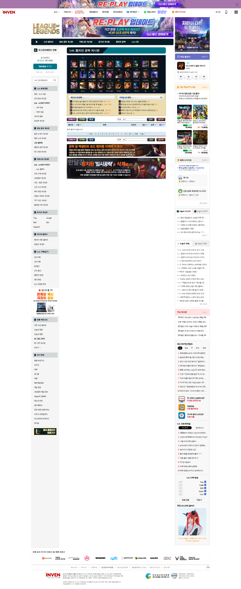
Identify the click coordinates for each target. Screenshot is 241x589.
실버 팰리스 (38, 405)
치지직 (36, 365)
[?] (161, 97)
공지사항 (166, 567)
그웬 (118, 69)
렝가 (154, 91)
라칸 (74, 91)
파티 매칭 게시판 (40, 191)
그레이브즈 (109, 69)
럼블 (100, 91)
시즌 (77, 125)
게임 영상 (37, 387)
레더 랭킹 (37, 280)
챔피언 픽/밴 (38, 275)
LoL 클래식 (40, 169)
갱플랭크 (92, 69)
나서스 (145, 69)
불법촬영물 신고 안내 (139, 567)
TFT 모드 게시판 (40, 200)
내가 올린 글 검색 (91, 119)
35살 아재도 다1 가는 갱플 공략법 (133, 101)
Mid (34, 222)
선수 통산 (37, 271)
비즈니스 (84, 567)
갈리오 (83, 69)
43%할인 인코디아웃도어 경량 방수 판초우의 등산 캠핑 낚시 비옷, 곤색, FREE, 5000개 (193, 331)
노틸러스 (74, 80)
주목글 (82, 119)
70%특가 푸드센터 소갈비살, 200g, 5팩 (192, 317)
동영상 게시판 (39, 244)
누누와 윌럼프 (92, 80)
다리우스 (127, 80)
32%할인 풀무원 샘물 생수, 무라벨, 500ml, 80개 (193, 335)
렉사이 (136, 91)
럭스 (92, 91)
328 (136, 134)
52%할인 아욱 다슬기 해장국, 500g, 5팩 (192, 326)
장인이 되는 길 (126, 113)
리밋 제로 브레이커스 (41, 410)
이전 (90, 134)
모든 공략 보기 (72, 119)
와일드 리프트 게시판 (41, 196)
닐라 (118, 80)
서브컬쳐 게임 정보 (41, 392)
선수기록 (37, 262)
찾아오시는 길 (155, 567)
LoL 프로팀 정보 (40, 284)
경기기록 (37, 257)
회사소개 (74, 567)
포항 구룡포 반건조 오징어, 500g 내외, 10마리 (193, 322)
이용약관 (94, 567)
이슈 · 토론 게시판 (40, 182)
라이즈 (154, 80)
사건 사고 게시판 (40, 187)
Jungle (49, 218)
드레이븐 (145, 80)
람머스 (83, 91)
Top (35, 218)
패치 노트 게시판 (40, 138)
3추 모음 (39, 107)
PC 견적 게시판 (39, 343)
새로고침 (202, 203)
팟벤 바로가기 (39, 360)
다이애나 (136, 80)
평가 (161, 125)
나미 (136, 69)
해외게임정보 (39, 383)
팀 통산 (36, 266)
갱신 (144, 125)
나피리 (154, 69)
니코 (109, 80)
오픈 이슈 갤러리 (40, 325)
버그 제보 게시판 (40, 152)
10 (130, 134)
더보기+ (205, 57)
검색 (54, 80)
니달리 (101, 80)
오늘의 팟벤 (38, 334)
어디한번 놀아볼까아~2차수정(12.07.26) (87, 101)
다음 (142, 134)
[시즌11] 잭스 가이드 (129, 107)
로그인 (218, 12)
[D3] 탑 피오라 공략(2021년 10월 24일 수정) (137, 104)
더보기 (199, 500)
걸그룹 (36, 374)
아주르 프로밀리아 (40, 414)
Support (36, 227)
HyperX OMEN (40, 396)
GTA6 (36, 423)
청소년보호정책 (122, 567)
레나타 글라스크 (111, 91)
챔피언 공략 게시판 (41, 147)
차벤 (35, 369)
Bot (47, 222)
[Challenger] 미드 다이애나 (82, 107)
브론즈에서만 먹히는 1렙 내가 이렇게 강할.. (88, 110)
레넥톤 (119, 91)
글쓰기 (160, 119)
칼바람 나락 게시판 (41, 205)
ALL (83, 58)
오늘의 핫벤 (38, 330)
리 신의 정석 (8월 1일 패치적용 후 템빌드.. (88, 104)
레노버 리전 (38, 401)
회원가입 (39, 72)
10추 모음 (39, 112)
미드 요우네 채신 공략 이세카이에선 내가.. (88, 113)
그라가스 (101, 69)
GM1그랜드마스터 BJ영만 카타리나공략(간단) (138, 110)
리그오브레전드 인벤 (47, 50)
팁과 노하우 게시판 (41, 134)
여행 (35, 378)
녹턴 (83, 80)
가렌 (74, 69)
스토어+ (205, 87)
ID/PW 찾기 (50, 72)
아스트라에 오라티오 (41, 419)
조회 (152, 125)
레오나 (128, 91)
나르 (127, 69)
